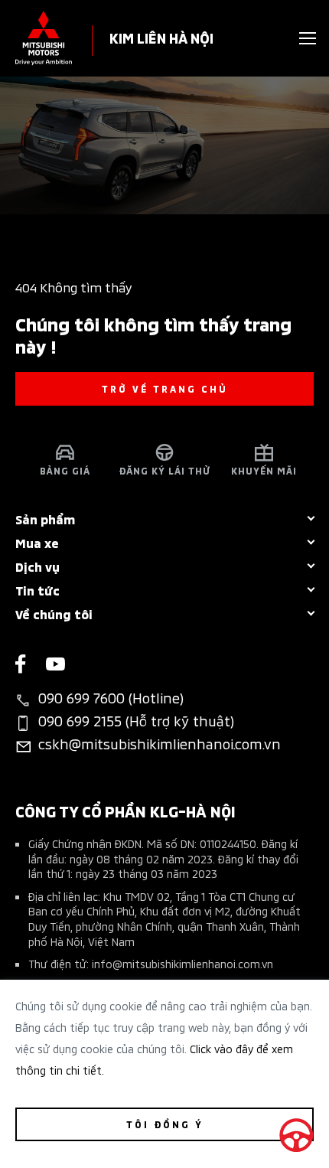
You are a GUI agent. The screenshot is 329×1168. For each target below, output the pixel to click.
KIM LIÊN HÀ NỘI (161, 37)
